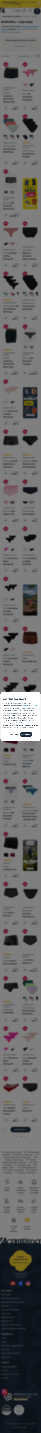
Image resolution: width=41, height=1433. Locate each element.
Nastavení (14, 734)
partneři (25, 706)
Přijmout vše (26, 734)
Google (35, 706)
